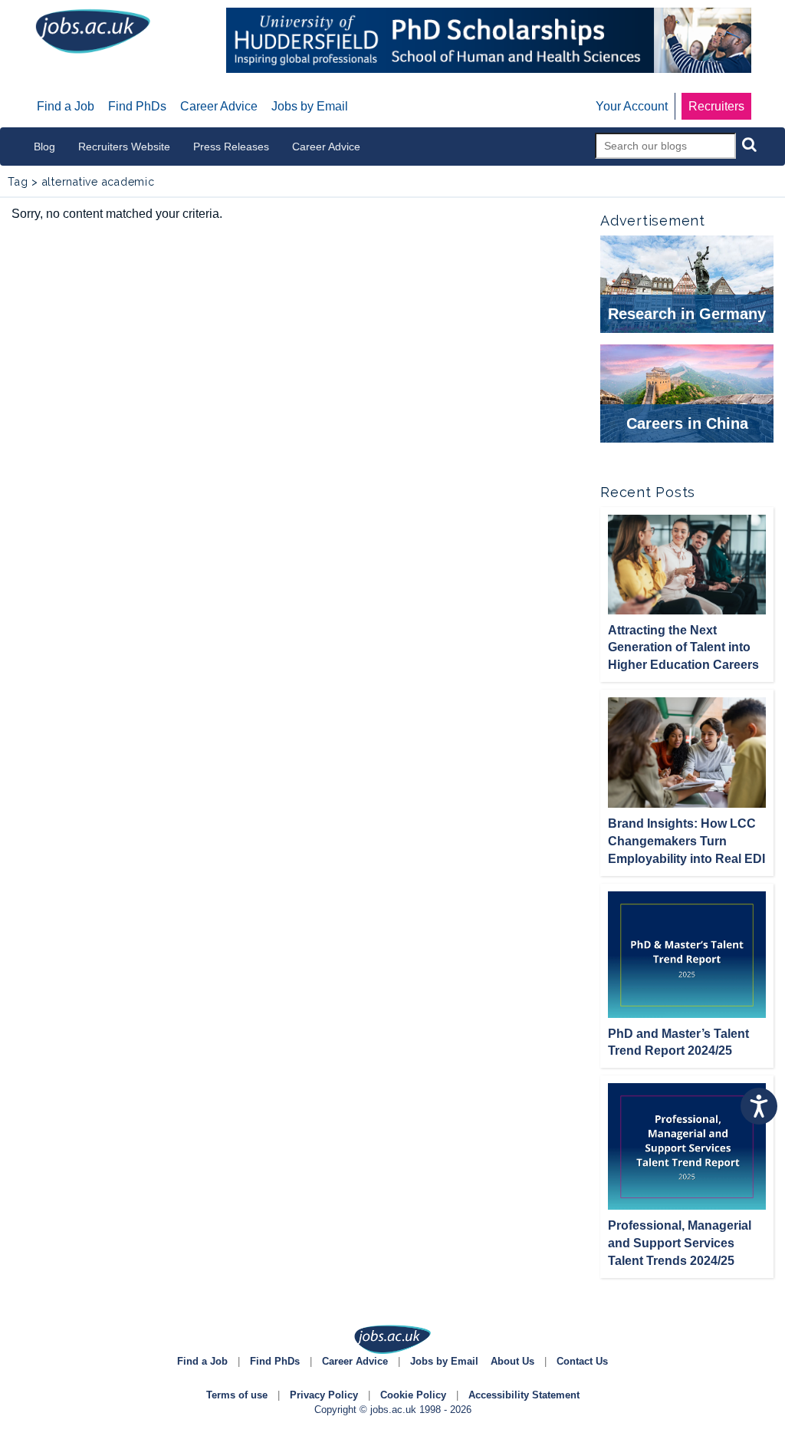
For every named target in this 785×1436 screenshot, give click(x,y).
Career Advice (355, 1361)
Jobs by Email (444, 1361)
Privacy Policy (324, 1395)
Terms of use (237, 1395)
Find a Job (202, 1361)
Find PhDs (275, 1361)
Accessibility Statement (524, 1395)
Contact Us (582, 1361)
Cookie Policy (413, 1395)
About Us (512, 1361)
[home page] (92, 30)
